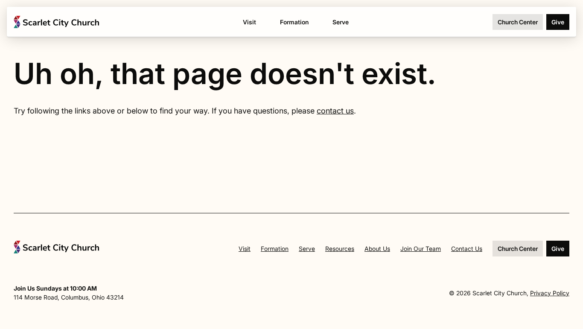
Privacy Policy (549, 293)
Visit (245, 248)
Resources (339, 248)
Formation (275, 248)
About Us (377, 248)
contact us (335, 110)
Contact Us (466, 248)
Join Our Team (420, 248)
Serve (307, 248)
